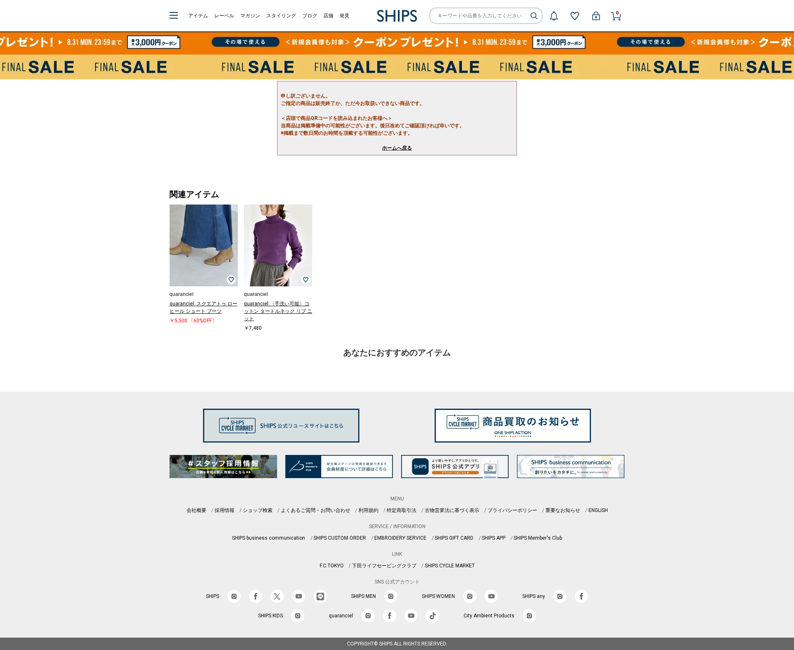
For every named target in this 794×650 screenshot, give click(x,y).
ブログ (309, 16)
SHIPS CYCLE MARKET (450, 566)
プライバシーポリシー (512, 510)
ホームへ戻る (397, 148)
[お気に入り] (575, 16)
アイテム (198, 16)
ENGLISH (598, 510)
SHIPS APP (493, 538)
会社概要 (196, 510)
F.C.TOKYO (332, 566)
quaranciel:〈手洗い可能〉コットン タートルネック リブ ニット (278, 311)
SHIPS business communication (268, 538)
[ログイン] (596, 16)
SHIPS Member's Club (538, 538)
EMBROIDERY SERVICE (400, 538)
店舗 (328, 16)
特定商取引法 (401, 510)
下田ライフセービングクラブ (384, 566)
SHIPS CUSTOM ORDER (339, 538)
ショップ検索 (258, 510)
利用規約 (368, 510)
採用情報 (224, 510)
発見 (344, 16)
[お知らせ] (554, 16)
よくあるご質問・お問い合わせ (315, 510)
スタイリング (281, 16)
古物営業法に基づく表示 (452, 510)
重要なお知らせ (562, 510)
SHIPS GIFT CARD (454, 538)
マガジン (250, 16)
